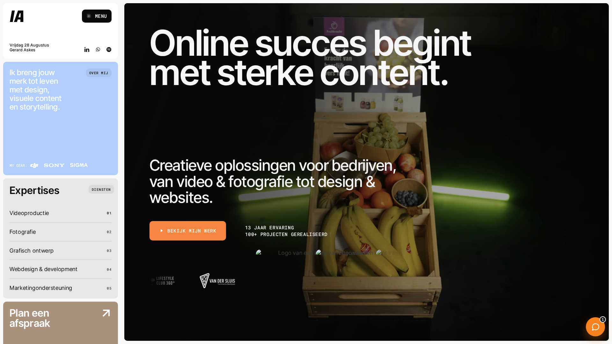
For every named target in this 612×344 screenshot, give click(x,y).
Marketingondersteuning (41, 287)
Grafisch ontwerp (32, 250)
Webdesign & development (44, 269)
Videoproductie (29, 213)
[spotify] (109, 49)
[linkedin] (87, 49)
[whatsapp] (98, 49)
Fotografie (23, 231)
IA (17, 17)
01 (109, 213)
